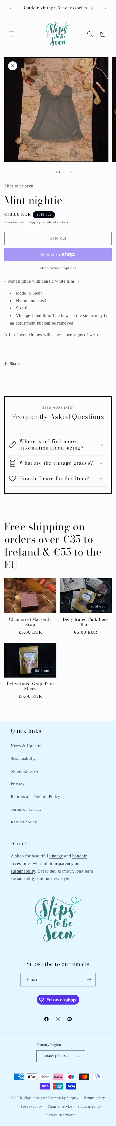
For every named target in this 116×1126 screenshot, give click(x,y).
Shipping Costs (25, 771)
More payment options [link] (58, 268)
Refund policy (24, 822)
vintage (56, 856)
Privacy (18, 784)
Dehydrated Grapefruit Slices (30, 686)
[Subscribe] (89, 979)
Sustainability (23, 758)
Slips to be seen (35, 1097)
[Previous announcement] (10, 8)
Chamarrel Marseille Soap (30, 622)
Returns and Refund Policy (35, 796)
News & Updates (26, 746)
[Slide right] (70, 172)
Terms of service (60, 1106)
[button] (11, 34)
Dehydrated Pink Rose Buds (86, 622)
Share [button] (15, 363)
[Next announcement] (106, 8)
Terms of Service (26, 809)
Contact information (61, 1115)
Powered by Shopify (63, 1097)
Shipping (34, 222)
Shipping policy (89, 1106)
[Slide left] (46, 172)
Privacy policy (31, 1106)
